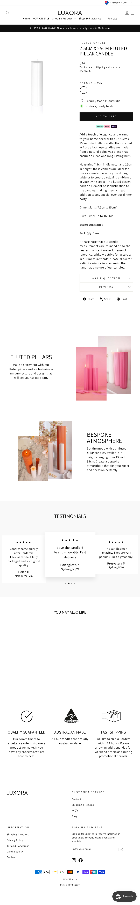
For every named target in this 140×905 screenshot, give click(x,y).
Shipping (100, 67)
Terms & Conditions (18, 846)
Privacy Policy (15, 840)
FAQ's (75, 810)
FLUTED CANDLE (93, 42)
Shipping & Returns (83, 804)
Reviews (106, 286)
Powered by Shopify (70, 884)
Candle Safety (15, 851)
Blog (74, 816)
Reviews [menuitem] (112, 18)
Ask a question (106, 278)
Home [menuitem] (26, 18)
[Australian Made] (70, 716)
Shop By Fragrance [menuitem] (90, 18)
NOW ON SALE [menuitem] (41, 18)
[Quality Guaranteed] (26, 716)
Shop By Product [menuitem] (62, 18)
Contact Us (78, 799)
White (83, 90)
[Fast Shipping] (113, 716)
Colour (91, 83)
